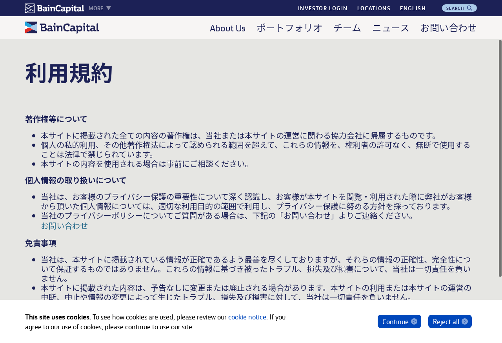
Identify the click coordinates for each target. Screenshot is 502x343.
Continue (395, 321)
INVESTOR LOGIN (323, 8)
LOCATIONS (374, 8)
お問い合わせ (64, 225)
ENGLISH (413, 8)
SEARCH (456, 8)
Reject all (446, 321)
